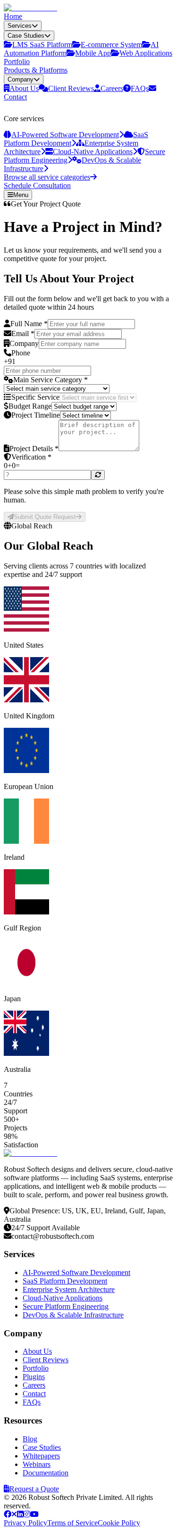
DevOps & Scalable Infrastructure (73, 1315)
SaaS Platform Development (65, 1281)
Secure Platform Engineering (66, 1306)
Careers (34, 1385)
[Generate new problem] (98, 475)
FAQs (32, 1402)
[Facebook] (7, 1514)
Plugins (34, 1377)
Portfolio (17, 62)
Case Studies (42, 1447)
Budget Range (29, 406)
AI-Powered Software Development (76, 1272)
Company (24, 343)
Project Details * (34, 448)
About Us (37, 1351)
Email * (22, 333)
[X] (14, 1514)
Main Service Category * (50, 380)
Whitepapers (41, 1456)
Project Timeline (35, 415)
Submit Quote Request (45, 516)
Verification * (31, 457)
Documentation (45, 1473)
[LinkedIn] (20, 1514)
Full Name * (29, 324)
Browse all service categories (47, 177)
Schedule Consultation (37, 185)
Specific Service (35, 397)
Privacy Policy (25, 1523)
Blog (30, 1439)
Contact (34, 1394)
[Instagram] (27, 1514)
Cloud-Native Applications (62, 1298)
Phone (20, 353)
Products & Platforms (35, 70)
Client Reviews (45, 1360)
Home (13, 16)
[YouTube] (34, 1514)
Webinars (37, 1464)
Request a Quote (34, 1489)
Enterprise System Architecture (69, 1289)
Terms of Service (72, 1523)
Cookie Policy (119, 1523)
